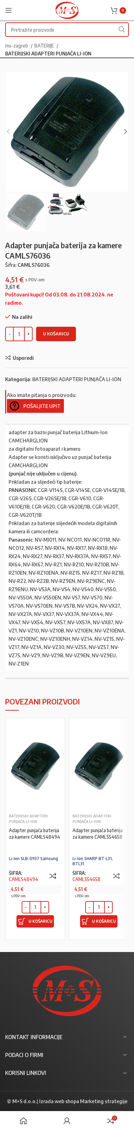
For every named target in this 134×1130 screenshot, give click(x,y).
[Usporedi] (53, 876)
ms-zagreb (17, 45)
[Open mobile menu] (8, 10)
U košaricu (56, 333)
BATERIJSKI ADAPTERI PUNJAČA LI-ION (48, 53)
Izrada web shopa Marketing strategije (83, 1101)
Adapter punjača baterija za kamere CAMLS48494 (34, 833)
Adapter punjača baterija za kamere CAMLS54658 (97, 833)
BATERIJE (44, 45)
